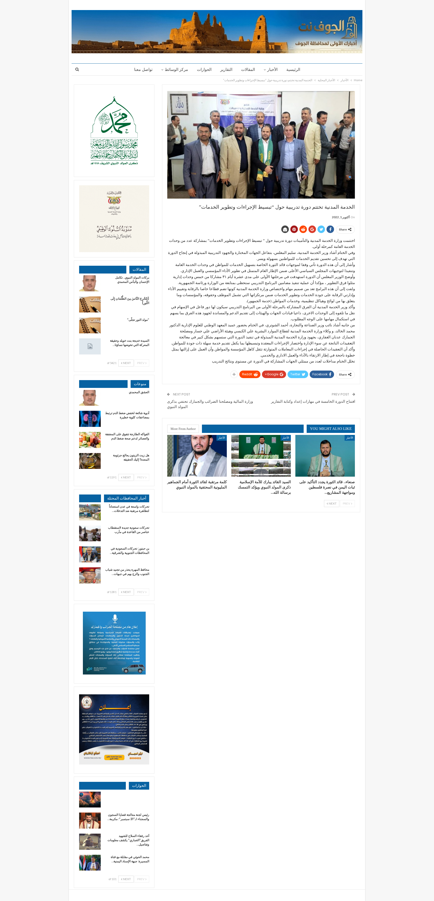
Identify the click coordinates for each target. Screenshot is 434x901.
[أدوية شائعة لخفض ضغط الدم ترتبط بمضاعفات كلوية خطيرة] (90, 419)
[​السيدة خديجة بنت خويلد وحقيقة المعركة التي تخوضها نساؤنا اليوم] (90, 346)
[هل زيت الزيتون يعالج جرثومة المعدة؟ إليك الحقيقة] (90, 461)
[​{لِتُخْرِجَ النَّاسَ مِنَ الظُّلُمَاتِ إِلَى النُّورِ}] (90, 304)
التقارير (226, 69)
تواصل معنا (143, 69)
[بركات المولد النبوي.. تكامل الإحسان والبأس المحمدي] (90, 283)
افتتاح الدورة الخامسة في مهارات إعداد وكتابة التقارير (313, 401)
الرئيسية (293, 69)
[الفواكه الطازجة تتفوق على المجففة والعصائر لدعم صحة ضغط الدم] (90, 440)
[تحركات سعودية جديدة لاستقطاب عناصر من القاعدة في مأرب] (90, 533)
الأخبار (272, 69)
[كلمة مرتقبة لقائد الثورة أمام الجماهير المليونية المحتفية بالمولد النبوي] (197, 456)
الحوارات (204, 69)
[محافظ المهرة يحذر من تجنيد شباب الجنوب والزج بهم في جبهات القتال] (90, 575)
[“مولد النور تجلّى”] (90, 326)
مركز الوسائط (176, 69)
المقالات (248, 69)
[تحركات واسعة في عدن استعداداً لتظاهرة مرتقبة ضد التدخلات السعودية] (90, 512)
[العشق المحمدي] (90, 398)
